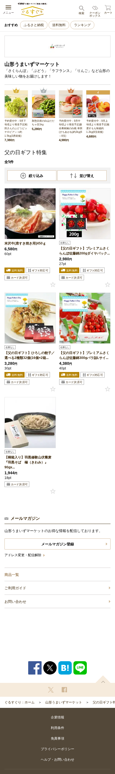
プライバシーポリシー (57, 749)
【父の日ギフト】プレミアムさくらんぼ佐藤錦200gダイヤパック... (84, 250)
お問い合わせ (15, 602)
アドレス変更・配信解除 (23, 555)
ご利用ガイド (15, 588)
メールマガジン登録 (57, 544)
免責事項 (57, 738)
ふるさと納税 (34, 25)
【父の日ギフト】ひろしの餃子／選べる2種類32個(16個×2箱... (29, 355)
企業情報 (57, 717)
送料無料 (59, 25)
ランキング (82, 25)
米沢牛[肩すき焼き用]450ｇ (25, 243)
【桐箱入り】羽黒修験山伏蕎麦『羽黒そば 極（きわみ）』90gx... (27, 462)
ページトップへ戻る (103, 679)
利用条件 (57, 728)
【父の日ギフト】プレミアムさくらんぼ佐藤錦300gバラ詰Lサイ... (84, 355)
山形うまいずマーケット (63, 702)
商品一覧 (11, 575)
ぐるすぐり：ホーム (19, 702)
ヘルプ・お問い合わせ (57, 759)
